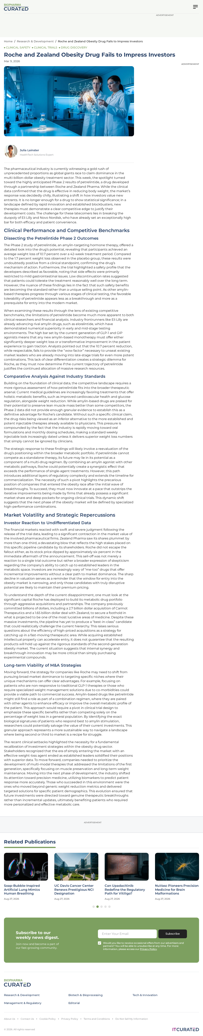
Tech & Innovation (145, 995)
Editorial (74, 1003)
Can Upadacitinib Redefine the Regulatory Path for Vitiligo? (125, 889)
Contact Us (27, 1018)
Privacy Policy (69, 1018)
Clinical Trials (45, 47)
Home (8, 41)
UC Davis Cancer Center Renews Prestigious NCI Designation (74, 889)
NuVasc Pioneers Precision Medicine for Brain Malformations (177, 889)
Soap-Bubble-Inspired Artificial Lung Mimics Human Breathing (22, 889)
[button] (93, 906)
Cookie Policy (47, 1018)
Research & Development (35, 41)
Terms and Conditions (97, 1018)
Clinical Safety (18, 47)
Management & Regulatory (22, 1003)
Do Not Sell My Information (131, 1018)
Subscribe (173, 933)
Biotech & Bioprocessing (85, 995)
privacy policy (148, 949)
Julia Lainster (29, 150)
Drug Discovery (74, 47)
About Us (9, 1018)
